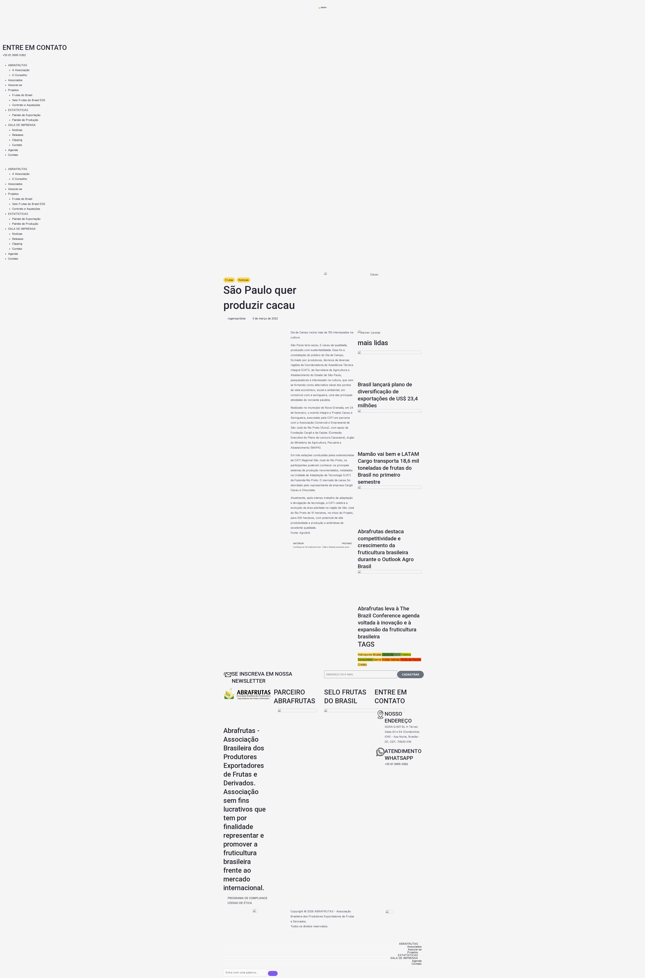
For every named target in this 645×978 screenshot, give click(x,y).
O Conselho (19, 75)
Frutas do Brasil (22, 95)
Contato (17, 145)
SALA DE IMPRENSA (22, 125)
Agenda (13, 150)
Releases (17, 135)
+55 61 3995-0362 (396, 764)
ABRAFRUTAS (17, 65)
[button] (322, 164)
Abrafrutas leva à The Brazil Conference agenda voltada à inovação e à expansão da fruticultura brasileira (389, 622)
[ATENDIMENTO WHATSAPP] (380, 752)
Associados (15, 80)
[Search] (273, 973)
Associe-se (15, 85)
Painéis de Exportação (26, 115)
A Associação (21, 70)
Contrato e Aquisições (26, 105)
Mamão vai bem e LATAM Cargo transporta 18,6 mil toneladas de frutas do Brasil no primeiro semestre (388, 468)
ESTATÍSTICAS (18, 110)
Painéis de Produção (25, 120)
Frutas (229, 280)
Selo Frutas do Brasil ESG (28, 100)
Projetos (13, 90)
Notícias (17, 130)
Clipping (17, 140)
